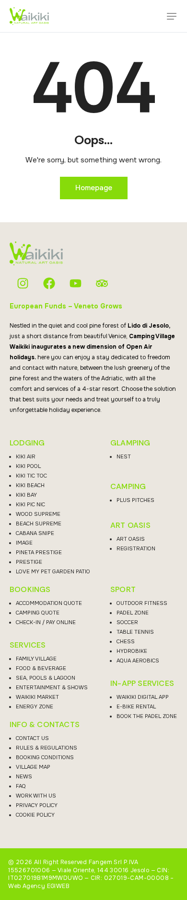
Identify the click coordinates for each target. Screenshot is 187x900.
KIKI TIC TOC (31, 475)
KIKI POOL (28, 466)
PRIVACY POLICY (37, 805)
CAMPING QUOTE (37, 612)
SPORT (123, 589)
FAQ (21, 786)
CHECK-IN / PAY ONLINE (46, 622)
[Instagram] (23, 283)
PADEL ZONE (133, 612)
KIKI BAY (26, 494)
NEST (124, 456)
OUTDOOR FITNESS (142, 603)
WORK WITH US (36, 795)
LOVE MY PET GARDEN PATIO (53, 571)
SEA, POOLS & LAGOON (45, 677)
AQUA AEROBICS (138, 660)
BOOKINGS (30, 589)
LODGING (27, 443)
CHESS (126, 641)
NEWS (24, 776)
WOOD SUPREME (38, 514)
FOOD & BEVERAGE (41, 668)
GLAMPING (130, 443)
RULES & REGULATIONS (46, 747)
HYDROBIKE (132, 651)
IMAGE (24, 542)
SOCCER (127, 622)
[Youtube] (75, 283)
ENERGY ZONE (34, 706)
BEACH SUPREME (38, 523)
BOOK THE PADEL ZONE (147, 716)
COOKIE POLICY (35, 814)
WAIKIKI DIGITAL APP (143, 697)
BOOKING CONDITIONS (45, 757)
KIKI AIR (25, 456)
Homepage (93, 188)
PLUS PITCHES (135, 500)
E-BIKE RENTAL (136, 706)
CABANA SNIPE (35, 533)
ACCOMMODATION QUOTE (49, 603)
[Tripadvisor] (102, 283)
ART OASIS (130, 525)
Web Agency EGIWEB (39, 886)
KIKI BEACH (30, 485)
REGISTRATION (136, 548)
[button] (171, 16)
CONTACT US (32, 738)
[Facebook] (49, 283)
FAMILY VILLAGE (36, 658)
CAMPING (128, 486)
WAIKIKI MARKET (37, 697)
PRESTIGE (29, 561)
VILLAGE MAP (33, 766)
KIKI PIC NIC (30, 504)
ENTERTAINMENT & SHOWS (52, 687)
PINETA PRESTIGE (39, 552)
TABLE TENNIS (135, 631)
